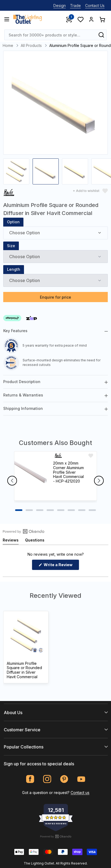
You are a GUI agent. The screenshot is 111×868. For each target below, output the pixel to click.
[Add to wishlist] (90, 455)
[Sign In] (91, 19)
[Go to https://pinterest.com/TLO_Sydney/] (64, 779)
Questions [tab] (34, 541)
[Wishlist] (80, 19)
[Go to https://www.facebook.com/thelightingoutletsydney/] (30, 779)
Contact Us (95, 5)
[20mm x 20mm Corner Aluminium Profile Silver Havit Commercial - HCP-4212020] (31, 475)
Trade (75, 5)
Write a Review (61, 566)
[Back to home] (27, 19)
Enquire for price (55, 297)
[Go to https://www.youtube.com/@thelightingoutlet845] (81, 779)
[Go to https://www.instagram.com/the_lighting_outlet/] (47, 779)
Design (59, 5)
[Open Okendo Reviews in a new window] (23, 531)
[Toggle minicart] (102, 19)
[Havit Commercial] (9, 193)
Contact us (80, 792)
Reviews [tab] (11, 541)
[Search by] (101, 34)
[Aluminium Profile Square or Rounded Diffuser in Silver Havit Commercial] (26, 635)
